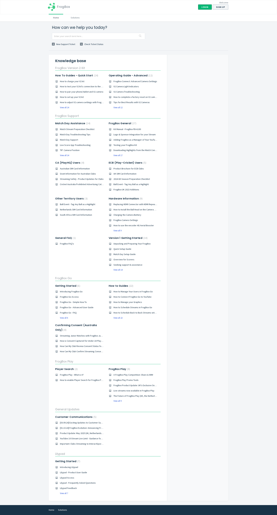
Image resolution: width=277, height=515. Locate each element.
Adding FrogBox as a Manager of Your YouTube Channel (139, 139)
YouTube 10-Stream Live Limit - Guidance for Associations (87, 438)
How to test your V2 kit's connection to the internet (84, 86)
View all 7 (64, 493)
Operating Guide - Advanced (130, 75)
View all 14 (64, 107)
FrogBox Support (67, 116)
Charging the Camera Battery (127, 214)
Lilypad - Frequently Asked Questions (78, 482)
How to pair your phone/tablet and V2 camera (81, 91)
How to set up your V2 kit (72, 97)
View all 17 (117, 155)
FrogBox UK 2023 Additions (126, 189)
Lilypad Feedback (68, 488)
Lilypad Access (67, 477)
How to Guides (120, 286)
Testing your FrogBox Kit (125, 145)
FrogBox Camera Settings (125, 220)
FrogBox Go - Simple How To (73, 302)
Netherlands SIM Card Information (76, 209)
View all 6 (64, 317)
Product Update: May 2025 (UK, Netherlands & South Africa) (88, 433)
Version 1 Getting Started (128, 238)
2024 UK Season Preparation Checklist (131, 179)
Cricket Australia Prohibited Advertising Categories (84, 184)
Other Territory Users (71, 198)
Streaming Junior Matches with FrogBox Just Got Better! (87, 335)
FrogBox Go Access (69, 296)
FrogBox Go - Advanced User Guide (76, 307)
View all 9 (117, 230)
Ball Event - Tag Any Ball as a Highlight (131, 184)
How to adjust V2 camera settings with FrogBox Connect (86, 102)
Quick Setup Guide (122, 248)
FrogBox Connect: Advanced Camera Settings (135, 81)
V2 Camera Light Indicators (126, 86)
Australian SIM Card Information (75, 168)
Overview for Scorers (123, 259)
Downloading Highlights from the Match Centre (135, 150)
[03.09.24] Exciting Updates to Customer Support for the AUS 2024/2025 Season (98, 422)
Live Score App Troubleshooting (75, 145)
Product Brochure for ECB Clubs (128, 168)
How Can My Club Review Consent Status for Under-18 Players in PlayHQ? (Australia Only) (102, 346)
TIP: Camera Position (70, 150)
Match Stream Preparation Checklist (77, 129)
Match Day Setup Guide (124, 254)
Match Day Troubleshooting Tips (75, 134)
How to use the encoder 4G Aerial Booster (133, 225)
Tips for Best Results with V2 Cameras (131, 102)
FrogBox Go (63, 278)
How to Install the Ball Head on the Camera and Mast (138, 209)
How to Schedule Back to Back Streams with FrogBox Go (140, 312)
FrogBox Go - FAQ (68, 312)
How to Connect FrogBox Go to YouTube (132, 296)
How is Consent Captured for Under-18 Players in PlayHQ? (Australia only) (94, 340)
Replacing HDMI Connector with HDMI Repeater (135, 204)
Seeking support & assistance (127, 264)
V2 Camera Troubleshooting (126, 91)
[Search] (140, 36)
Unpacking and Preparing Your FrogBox (132, 243)
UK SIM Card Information (124, 173)
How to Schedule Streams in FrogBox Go (132, 307)
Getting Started (67, 286)
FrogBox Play (64, 361)
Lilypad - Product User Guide (73, 472)
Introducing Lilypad (69, 467)
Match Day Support (69, 139)
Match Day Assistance (72, 123)
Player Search (66, 369)
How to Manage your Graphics (127, 302)
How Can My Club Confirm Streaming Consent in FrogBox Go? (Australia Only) (96, 351)
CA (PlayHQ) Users (69, 163)
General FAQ (65, 238)
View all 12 (117, 107)
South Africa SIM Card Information (76, 214)
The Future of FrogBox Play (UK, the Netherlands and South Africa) (144, 395)
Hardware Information (125, 198)
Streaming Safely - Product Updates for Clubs (82, 179)
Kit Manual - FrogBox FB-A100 (127, 129)
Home (56, 17)
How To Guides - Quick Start (76, 75)
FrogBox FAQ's (67, 243)
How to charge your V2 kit (72, 81)
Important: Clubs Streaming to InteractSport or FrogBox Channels (91, 443)
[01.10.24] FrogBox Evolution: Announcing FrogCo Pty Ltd (86, 427)
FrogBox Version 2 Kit (70, 68)
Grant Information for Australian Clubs (78, 173)
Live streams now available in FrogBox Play (133, 390)
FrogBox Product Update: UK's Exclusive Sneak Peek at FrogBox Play (146, 385)
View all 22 (117, 317)
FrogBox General (122, 123)
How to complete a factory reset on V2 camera (135, 97)
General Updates (67, 409)
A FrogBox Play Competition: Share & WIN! (133, 374)
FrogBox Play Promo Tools (125, 380)
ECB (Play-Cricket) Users (127, 163)
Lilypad (60, 454)
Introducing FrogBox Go (71, 291)
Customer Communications (75, 417)
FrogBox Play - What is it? (72, 374)
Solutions (75, 17)
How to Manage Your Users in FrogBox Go (133, 291)
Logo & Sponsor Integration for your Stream (134, 134)
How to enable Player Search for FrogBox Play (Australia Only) (89, 380)
